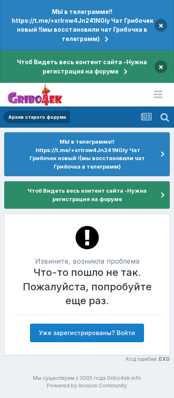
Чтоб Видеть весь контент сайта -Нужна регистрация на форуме (82, 66)
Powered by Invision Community (87, 385)
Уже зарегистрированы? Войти (87, 332)
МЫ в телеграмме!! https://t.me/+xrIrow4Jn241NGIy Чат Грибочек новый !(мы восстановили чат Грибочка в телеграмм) (82, 25)
